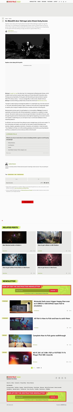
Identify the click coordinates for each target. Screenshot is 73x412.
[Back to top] (2, 220)
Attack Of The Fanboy (28, 387)
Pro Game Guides (10, 387)
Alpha (15, 174)
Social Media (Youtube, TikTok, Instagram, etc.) (17, 149)
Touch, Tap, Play (30, 389)
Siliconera (42, 387)
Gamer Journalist (57, 387)
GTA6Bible (48, 389)
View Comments (27, 202)
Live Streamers (11, 145)
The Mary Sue (23, 389)
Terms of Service (39, 293)
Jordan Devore (11, 30)
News (39, 1)
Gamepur (21, 387)
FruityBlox (37, 389)
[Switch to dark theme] (63, 1)
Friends (9, 147)
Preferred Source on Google (26, 190)
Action (10, 18)
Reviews (44, 1)
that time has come (42, 100)
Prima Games (36, 387)
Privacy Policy (45, 293)
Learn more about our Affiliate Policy (21, 188)
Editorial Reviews (11, 142)
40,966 (38, 367)
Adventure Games (11, 174)
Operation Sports (16, 389)
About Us (9, 382)
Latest (55, 1)
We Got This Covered (49, 387)
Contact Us (17, 382)
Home (6, 18)
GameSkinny (9, 389)
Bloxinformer (42, 389)
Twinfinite (17, 387)
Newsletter (33, 1)
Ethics (12, 382)
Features (49, 1)
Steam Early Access (20, 174)
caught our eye (13, 93)
